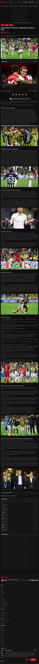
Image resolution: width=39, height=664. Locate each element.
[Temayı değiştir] (36, 2)
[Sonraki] (36, 86)
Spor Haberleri (3, 22)
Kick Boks (2, 635)
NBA (1, 610)
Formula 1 (16, 6)
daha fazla (35, 61)
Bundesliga (2, 592)
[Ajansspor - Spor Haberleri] (4, 2)
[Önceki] (2, 86)
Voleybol (11, 6)
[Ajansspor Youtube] (37, 580)
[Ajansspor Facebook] (30, 580)
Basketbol (6, 6)
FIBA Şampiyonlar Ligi (4, 613)
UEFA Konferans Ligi (4, 602)
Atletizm (2, 631)
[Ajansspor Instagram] (34, 580)
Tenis (1, 636)
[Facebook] (35, 90)
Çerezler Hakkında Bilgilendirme (15, 656)
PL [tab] (20, 501)
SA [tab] (31, 501)
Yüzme (2, 638)
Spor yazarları (3, 104)
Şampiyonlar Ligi (3, 599)
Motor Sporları (3, 630)
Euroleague (3, 612)
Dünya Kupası (3, 607)
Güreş (2, 628)
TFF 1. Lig (2, 587)
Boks (1, 633)
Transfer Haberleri (4, 605)
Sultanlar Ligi (3, 623)
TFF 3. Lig (2, 591)
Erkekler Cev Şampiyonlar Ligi (5, 620)
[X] (37, 90)
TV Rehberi (30, 6)
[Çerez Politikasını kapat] (35, 650)
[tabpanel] (19, 517)
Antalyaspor (27, 101)
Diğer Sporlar (35, 6)
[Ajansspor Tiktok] (35, 580)
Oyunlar (26, 6)
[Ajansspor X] (32, 580)
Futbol (2, 6)
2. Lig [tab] (14, 501)
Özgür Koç (6, 32)
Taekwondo (3, 644)
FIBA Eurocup (3, 615)
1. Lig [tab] (8, 501)
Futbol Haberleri (9, 22)
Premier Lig (2, 594)
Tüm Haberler (21, 6)
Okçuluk (2, 643)
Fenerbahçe (3, 101)
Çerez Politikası (3, 648)
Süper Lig (2, 586)
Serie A (2, 597)
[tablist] (19, 501)
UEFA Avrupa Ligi (3, 600)
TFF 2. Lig (2, 589)
